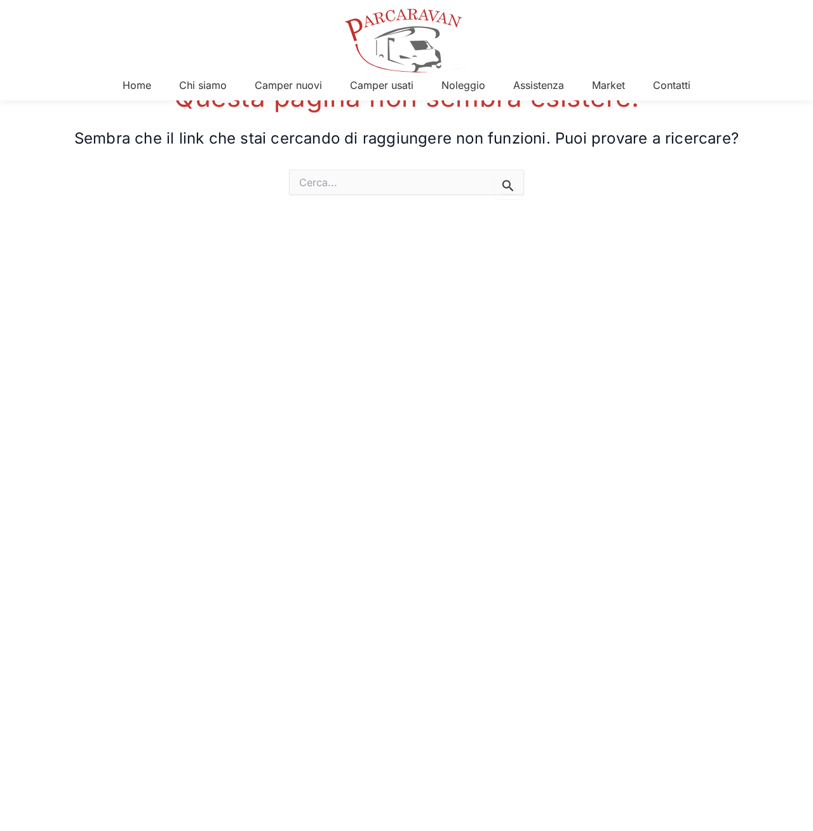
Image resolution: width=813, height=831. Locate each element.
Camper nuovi (288, 85)
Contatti (671, 85)
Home (137, 85)
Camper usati (381, 85)
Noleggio (463, 85)
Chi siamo (203, 85)
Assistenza (538, 85)
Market (608, 85)
